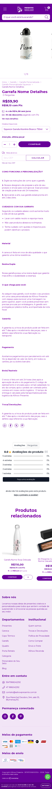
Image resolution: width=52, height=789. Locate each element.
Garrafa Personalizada (29, 82)
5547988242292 (13, 682)
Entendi (45, 785)
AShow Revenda (36, 651)
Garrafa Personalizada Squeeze (16, 84)
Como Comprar (35, 641)
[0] (46, 9)
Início (4, 82)
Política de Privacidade (38, 636)
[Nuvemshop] (10, 779)
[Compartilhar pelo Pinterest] (22, 426)
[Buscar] (46, 17)
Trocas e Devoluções (38, 631)
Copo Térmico (8, 636)
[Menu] (5, 9)
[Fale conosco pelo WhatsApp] (48, 777)
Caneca (5, 631)
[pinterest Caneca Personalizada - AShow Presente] (21, 716)
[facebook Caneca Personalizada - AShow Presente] (13, 716)
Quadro (5, 646)
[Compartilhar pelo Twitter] (16, 426)
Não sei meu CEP (8, 163)
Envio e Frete (34, 646)
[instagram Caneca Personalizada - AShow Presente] (5, 716)
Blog (4, 668)
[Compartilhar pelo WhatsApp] (5, 426)
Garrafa (13, 82)
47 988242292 (12, 687)
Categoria (6, 656)
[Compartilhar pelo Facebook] (11, 426)
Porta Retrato (8, 651)
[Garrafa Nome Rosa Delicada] (28, 577)
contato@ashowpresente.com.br (21, 692)
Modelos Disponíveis (9, 124)
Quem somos (34, 626)
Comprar (12, 577)
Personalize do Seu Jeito (11, 662)
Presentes (7, 626)
